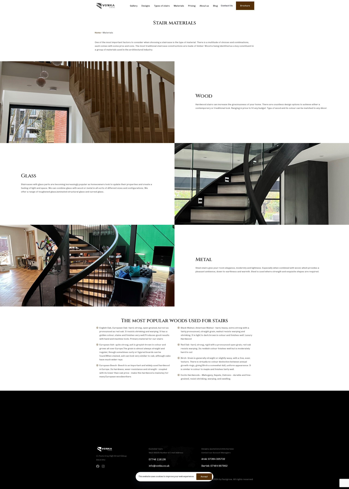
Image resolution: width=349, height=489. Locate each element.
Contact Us (227, 5)
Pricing (191, 5)
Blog (215, 5)
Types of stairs (162, 5)
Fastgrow (227, 479)
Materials (179, 5)
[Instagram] (103, 466)
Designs (146, 5)
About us (204, 5)
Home (98, 32)
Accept (204, 476)
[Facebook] (97, 466)
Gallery (133, 5)
